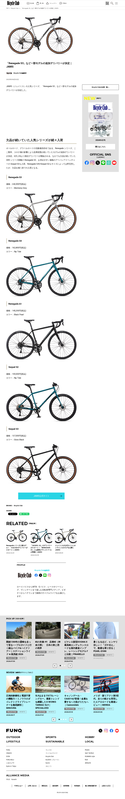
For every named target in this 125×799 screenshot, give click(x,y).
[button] (55, 666)
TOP (7, 8)
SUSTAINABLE (55, 741)
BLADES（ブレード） (53, 760)
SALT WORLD (89, 753)
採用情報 (66, 786)
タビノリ (49, 766)
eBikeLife (88, 763)
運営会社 (44, 786)
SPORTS (22, 658)
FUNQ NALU (10, 760)
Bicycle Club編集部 (42, 570)
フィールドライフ (51, 753)
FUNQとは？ (18, 786)
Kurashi (14, 779)
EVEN (8, 756)
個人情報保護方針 (91, 786)
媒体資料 (55, 786)
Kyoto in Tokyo (11, 766)
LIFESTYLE (13, 741)
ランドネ (49, 750)
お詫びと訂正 (106, 786)
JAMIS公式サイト (41, 496)
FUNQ (8, 750)
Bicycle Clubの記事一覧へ (100, 87)
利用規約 (77, 786)
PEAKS (87, 750)
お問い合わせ (32, 786)
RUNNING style (90, 756)
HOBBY (89, 737)
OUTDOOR (13, 737)
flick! (86, 760)
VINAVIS (9, 753)
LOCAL (89, 741)
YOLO (8, 779)
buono (48, 763)
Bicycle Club (15, 8)
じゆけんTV (10, 763)
